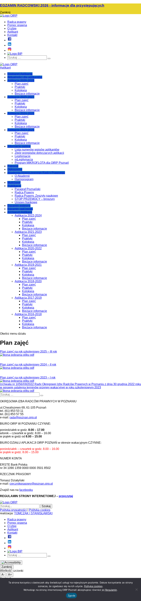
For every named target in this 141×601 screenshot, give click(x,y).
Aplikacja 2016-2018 (28, 314)
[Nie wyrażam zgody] (136, 589)
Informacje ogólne (19, 146)
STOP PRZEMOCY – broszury (35, 199)
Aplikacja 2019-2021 (28, 264)
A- (2, 574)
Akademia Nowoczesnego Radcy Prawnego (36, 172)
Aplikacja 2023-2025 (20, 129)
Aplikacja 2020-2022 (28, 248)
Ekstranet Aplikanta (19, 73)
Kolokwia (21, 90)
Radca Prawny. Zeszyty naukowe (36, 195)
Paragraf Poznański (27, 189)
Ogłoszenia (14, 169)
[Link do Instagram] (9, 50)
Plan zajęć (21, 83)
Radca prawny (16, 21)
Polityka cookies (39, 510)
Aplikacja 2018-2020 (28, 281)
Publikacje (14, 185)
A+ (10, 574)
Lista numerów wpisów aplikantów (37, 149)
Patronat (12, 166)
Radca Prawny (24, 192)
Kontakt (12, 35)
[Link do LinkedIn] (9, 45)
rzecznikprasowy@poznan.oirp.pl (31, 483)
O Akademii (22, 175)
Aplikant (12, 31)
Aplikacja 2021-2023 (28, 231)
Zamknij (6, 566)
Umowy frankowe (26, 202)
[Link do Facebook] (9, 40)
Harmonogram (24, 179)
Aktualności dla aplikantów (24, 77)
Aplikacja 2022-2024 (28, 215)
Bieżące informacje (27, 93)
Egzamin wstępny (18, 205)
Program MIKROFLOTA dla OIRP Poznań (42, 162)
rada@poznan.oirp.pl (23, 417)
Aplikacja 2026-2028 (20, 80)
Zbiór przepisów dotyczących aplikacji (39, 152)
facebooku (26, 489)
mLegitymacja (24, 159)
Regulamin (111, 589)
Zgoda (71, 595)
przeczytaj (66, 496)
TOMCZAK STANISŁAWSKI (33, 513)
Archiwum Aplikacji (19, 212)
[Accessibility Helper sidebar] (11, 562)
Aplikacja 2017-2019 (28, 297)
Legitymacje (22, 156)
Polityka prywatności (13, 510)
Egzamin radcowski (20, 208)
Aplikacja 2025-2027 (20, 96)
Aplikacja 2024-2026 (20, 113)
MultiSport (14, 182)
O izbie (12, 28)
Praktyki (20, 87)
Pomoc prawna (17, 25)
